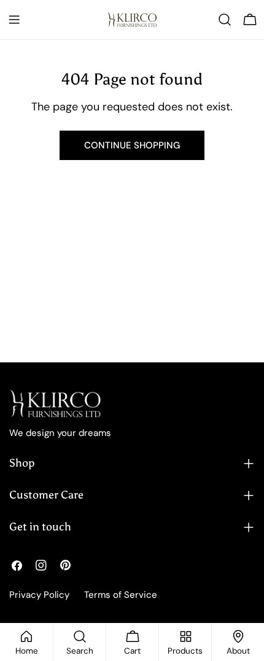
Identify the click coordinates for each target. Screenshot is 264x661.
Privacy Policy (39, 595)
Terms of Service (120, 595)
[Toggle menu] (14, 19)
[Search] (224, 19)
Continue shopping (132, 145)
